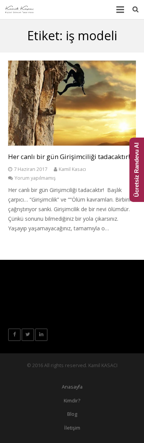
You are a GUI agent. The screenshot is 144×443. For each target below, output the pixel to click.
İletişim (72, 428)
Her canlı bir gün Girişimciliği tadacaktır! (69, 156)
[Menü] (120, 9)
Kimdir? (72, 400)
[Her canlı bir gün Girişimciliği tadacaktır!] (72, 103)
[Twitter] (28, 334)
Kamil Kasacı (72, 169)
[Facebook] (14, 334)
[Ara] (135, 9)
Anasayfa (72, 387)
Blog (72, 414)
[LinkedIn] (41, 334)
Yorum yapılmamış (35, 178)
